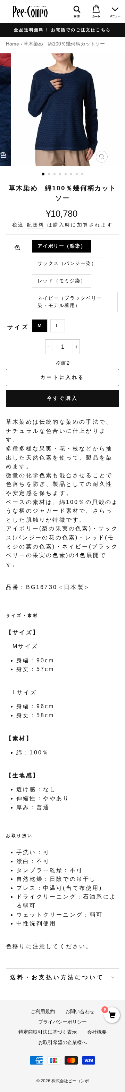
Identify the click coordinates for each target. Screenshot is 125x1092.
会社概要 (97, 1032)
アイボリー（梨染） (62, 246)
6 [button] (72, 174)
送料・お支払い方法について (57, 977)
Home (12, 44)
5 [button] (66, 174)
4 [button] (60, 174)
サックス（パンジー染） (67, 263)
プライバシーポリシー (62, 1022)
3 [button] (55, 174)
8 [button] (83, 174)
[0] (112, 1015)
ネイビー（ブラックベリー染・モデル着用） (70, 302)
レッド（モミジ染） (62, 280)
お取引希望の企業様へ (62, 1042)
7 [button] (77, 174)
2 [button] (49, 174)
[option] (62, 30)
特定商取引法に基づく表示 (47, 1032)
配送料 (36, 225)
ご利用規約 (43, 1011)
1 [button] (43, 174)
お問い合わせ (79, 1011)
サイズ (18, 327)
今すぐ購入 (62, 398)
